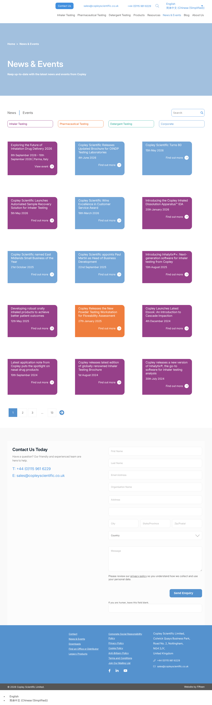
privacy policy (138, 576)
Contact (73, 633)
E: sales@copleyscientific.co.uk (38, 475)
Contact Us (64, 5)
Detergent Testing (120, 15)
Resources (153, 15)
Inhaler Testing (66, 15)
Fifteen (201, 686)
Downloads (75, 643)
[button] (169, 3)
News (11, 113)
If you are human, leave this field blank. (128, 602)
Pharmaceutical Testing (92, 15)
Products (139, 15)
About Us (198, 15)
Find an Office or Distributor (84, 648)
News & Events (172, 15)
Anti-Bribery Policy (118, 653)
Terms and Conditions (120, 658)
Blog (186, 15)
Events (28, 113)
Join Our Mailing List (119, 663)
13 (52, 412)
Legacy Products (78, 653)
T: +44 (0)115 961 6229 (31, 469)
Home (11, 44)
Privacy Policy (116, 643)
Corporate (167, 124)
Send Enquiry (183, 593)
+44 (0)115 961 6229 (139, 6)
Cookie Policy (115, 648)
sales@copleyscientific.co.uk (101, 5)
